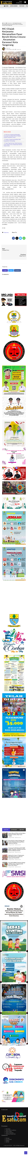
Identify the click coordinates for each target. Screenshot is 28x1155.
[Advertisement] (14, 597)
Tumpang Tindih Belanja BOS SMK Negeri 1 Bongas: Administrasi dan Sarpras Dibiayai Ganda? (17, 849)
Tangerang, (19, 49)
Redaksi (7, 1140)
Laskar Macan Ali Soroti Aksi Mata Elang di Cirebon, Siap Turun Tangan (16, 834)
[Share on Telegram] (20, 238)
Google (5, 270)
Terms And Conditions (11, 1130)
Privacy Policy (9, 1131)
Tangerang (6, 232)
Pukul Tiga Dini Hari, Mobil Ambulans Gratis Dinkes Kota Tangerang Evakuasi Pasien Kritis (13, 144)
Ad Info (7, 1142)
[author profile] (3, 48)
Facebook (17, 270)
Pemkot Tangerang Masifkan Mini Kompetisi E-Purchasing (12, 140)
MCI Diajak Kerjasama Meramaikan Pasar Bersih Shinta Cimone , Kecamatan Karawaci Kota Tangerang (14, 36)
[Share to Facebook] (13, 238)
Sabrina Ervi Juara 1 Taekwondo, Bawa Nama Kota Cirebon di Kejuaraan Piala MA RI (16, 856)
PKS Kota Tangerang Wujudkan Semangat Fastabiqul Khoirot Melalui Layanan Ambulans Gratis (12, 136)
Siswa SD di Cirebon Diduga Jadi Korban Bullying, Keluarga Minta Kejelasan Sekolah (16, 842)
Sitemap (7, 1138)
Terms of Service (9, 1132)
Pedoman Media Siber (11, 1134)
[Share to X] (16, 238)
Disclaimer (8, 1128)
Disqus (11, 270)
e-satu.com (6, 1145)
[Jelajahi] (25, 2)
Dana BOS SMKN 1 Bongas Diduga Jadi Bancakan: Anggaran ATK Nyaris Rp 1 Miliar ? (16, 864)
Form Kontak (9, 1139)
